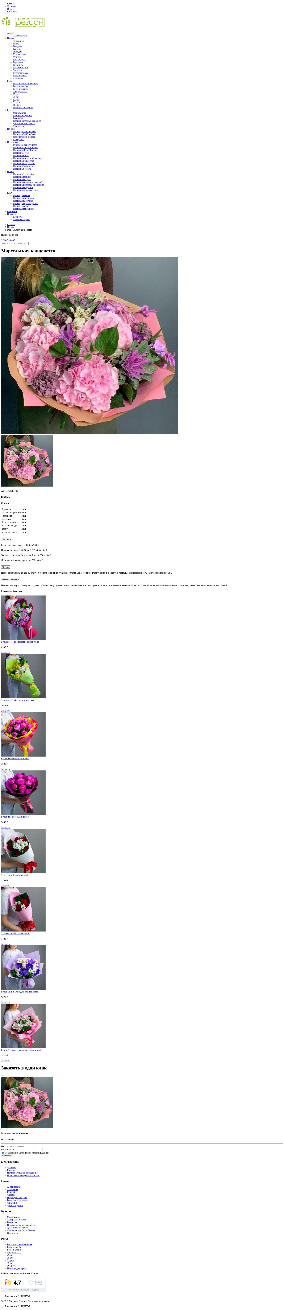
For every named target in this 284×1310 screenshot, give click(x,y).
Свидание (12, 1202)
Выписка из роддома (17, 1200)
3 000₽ (11, 240)
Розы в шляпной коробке (25, 83)
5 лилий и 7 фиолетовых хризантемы (20, 641)
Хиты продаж (20, 35)
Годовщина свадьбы (17, 1197)
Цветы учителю (21, 206)
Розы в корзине (20, 89)
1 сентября (12, 1189)
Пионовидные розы (23, 107)
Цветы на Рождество (23, 161)
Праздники (12, 142)
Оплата (10, 9)
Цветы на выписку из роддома (28, 185)
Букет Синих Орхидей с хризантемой (20, 991)
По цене (11, 129)
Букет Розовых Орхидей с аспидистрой (21, 1050)
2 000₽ (4, 240)
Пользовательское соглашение (22, 1172)
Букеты (10, 110)
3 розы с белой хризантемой (15, 933)
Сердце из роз (20, 91)
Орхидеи (17, 51)
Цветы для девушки (23, 201)
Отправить (7, 1156)
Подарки (11, 214)
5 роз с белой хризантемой (14, 875)
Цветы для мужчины (23, 209)
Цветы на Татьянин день (25, 147)
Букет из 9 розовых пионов (15, 758)
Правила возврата (10, 579)
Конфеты (17, 217)
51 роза (16, 102)
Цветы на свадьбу (22, 179)
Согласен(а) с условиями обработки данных (26, 1152)
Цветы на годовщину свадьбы (28, 182)
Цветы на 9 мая (21, 155)
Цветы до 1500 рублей (24, 131)
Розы (9, 81)
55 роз (10, 1263)
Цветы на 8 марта (22, 169)
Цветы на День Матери (25, 150)
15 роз (16, 94)
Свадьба (11, 1195)
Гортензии (18, 62)
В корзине (12, 211)
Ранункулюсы (20, 75)
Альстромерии (20, 67)
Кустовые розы (20, 73)
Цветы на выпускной (24, 163)
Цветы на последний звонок (27, 158)
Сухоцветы (18, 126)
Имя (3, 1146)
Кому (9, 193)
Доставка (11, 6)
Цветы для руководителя (25, 203)
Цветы (10, 38)
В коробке (18, 118)
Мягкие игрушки (21, 219)
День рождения (15, 1205)
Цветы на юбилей (22, 177)
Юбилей (11, 1192)
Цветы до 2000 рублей (24, 134)
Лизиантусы (19, 59)
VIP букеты (18, 139)
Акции (10, 33)
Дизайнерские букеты (24, 123)
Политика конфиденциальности (23, 1175)
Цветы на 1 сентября (23, 174)
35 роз (16, 99)
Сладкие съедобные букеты (21, 1230)
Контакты (12, 11)
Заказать (5, 652)
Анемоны (18, 78)
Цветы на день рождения (25, 190)
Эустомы (17, 70)
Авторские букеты (22, 115)
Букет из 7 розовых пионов (15, 816)
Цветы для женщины (23, 198)
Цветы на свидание (23, 187)
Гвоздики (17, 46)
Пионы (16, 43)
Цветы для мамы (21, 195)
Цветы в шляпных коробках (27, 121)
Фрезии (17, 57)
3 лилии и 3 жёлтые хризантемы (17, 700)
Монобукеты (19, 113)
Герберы (17, 49)
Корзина (11, 1170)
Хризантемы (19, 54)
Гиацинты (18, 65)
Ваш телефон (7, 1149)
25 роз (16, 97)
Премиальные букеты (24, 137)
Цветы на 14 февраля (23, 166)
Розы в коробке (20, 86)
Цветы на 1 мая (21, 153)
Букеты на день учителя (25, 145)
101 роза (17, 105)
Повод (10, 171)
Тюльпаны (18, 41)
